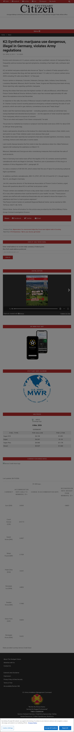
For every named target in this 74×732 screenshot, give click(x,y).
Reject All (65, 728)
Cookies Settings (8, 728)
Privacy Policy (32, 723)
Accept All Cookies (51, 728)
